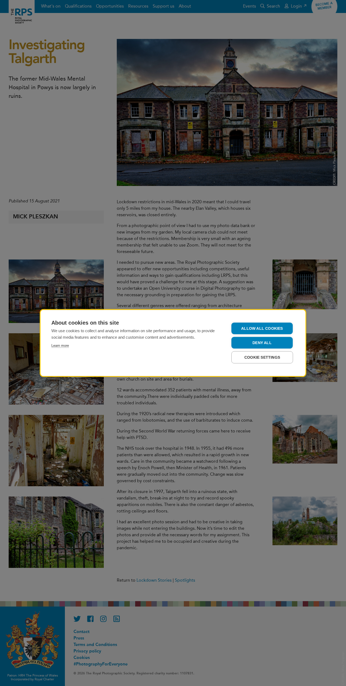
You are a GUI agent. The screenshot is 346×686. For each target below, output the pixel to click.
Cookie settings (262, 357)
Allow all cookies (262, 329)
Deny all (262, 343)
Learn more (60, 346)
